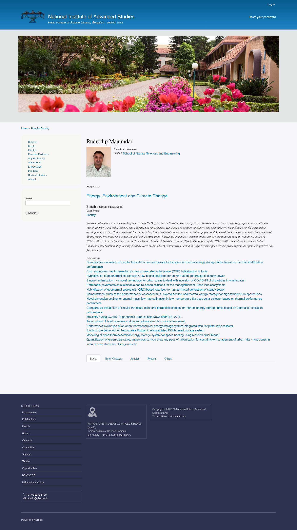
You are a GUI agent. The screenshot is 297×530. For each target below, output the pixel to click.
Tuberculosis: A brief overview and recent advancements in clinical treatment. (135, 321)
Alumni (32, 179)
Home (24, 128)
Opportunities (29, 468)
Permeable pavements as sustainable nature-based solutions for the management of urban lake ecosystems (155, 284)
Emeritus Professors (38, 154)
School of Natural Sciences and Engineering (151, 153)
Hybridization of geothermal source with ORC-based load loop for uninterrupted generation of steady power (155, 275)
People (31, 146)
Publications (29, 419)
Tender (26, 461)
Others (168, 358)
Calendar (27, 440)
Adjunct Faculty (36, 158)
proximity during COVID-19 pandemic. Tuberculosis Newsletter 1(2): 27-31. (134, 316)
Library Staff (34, 166)
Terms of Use (159, 416)
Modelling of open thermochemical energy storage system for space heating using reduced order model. (153, 335)
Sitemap (26, 454)
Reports (151, 358)
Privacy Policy (178, 416)
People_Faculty (40, 128)
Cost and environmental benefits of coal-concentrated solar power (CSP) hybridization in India (146, 271)
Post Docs (33, 170)
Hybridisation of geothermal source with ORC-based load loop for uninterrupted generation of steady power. (155, 289)
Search (29, 198)
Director (32, 142)
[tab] (94, 358)
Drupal (39, 519)
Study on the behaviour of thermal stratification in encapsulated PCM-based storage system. (145, 330)
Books (93, 358)
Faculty (91, 215)
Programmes (29, 412)
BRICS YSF (28, 475)
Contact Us (28, 447)
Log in (271, 4)
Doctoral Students (37, 175)
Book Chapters (113, 358)
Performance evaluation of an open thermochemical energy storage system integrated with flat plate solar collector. (160, 326)
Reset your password (262, 17)
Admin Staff (34, 162)
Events (26, 433)
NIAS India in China (33, 482)
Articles (134, 358)
